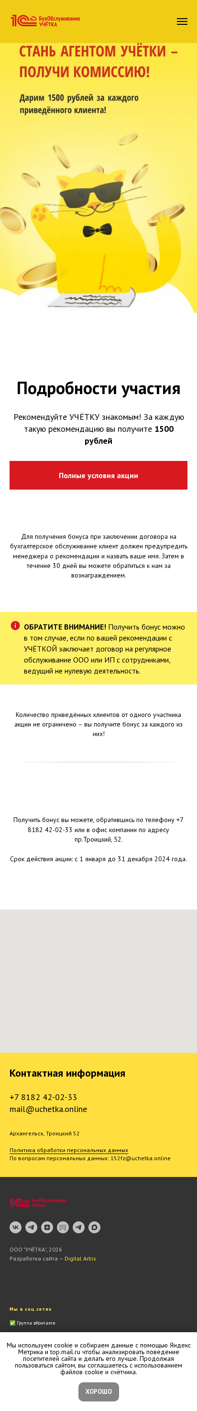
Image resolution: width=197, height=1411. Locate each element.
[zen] (47, 1227)
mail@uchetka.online (48, 1108)
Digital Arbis (80, 1258)
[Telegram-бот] (79, 1227)
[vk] (16, 1227)
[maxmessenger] (94, 1227)
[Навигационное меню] (182, 21)
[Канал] (31, 1227)
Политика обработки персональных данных (69, 1150)
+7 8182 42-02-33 (43, 1096)
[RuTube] (63, 1227)
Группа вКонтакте (36, 1323)
